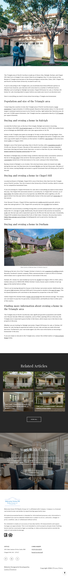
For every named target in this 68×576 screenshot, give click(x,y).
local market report (26, 128)
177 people (59, 113)
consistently (8, 160)
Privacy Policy (58, 568)
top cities (16, 157)
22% (12, 290)
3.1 (58, 208)
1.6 (9, 138)
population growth (54, 145)
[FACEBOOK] (5, 558)
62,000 (46, 204)
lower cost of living (33, 296)
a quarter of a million (52, 271)
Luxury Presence (10, 569)
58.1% (38, 166)
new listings (49, 138)
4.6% (40, 202)
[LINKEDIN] (11, 558)
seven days (56, 196)
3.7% (22, 210)
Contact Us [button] (34, 472)
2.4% (9, 141)
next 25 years (55, 290)
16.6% (39, 279)
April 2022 (7, 194)
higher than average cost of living (15, 217)
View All (34, 419)
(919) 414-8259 (37, 549)
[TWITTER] (17, 558)
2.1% (5, 213)
